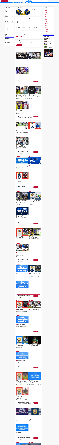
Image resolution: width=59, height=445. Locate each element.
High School (18, 51)
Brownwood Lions (17, 21)
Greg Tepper (18, 134)
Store (24, 2)
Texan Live (19, 2)
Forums (30, 2)
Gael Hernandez (46, 17)
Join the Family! (35, 81)
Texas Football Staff (32, 134)
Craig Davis (46, 12)
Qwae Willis (46, 33)
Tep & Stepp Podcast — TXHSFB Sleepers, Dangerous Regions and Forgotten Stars (21, 181)
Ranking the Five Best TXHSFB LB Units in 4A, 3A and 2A (50, 39)
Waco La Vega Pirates (18, 27)
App (22, 2)
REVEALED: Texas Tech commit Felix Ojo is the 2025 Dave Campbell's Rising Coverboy (35, 345)
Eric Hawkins (46, 16)
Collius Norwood (46, 23)
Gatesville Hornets (17, 22)
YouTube (27, 2)
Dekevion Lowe (46, 20)
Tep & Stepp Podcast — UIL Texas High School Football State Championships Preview (34, 274)
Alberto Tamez (46, 27)
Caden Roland (46, 25)
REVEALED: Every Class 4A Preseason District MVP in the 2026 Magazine (50, 44)
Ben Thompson (46, 29)
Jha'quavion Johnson (47, 18)
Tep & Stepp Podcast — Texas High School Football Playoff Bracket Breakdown (35, 417)
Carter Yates (18, 98)
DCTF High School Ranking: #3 (34, 10)
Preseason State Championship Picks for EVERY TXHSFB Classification (50, 47)
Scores (13, 2)
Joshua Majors (46, 21)
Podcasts (17, 136)
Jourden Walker (46, 31)
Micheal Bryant (46, 10)
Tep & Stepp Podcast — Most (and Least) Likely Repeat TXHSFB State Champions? (34, 201)
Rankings (16, 2)
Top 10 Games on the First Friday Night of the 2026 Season (50, 41)
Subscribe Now (19, 36)
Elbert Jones (46, 19)
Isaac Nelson (46, 22)
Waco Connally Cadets (18, 26)
